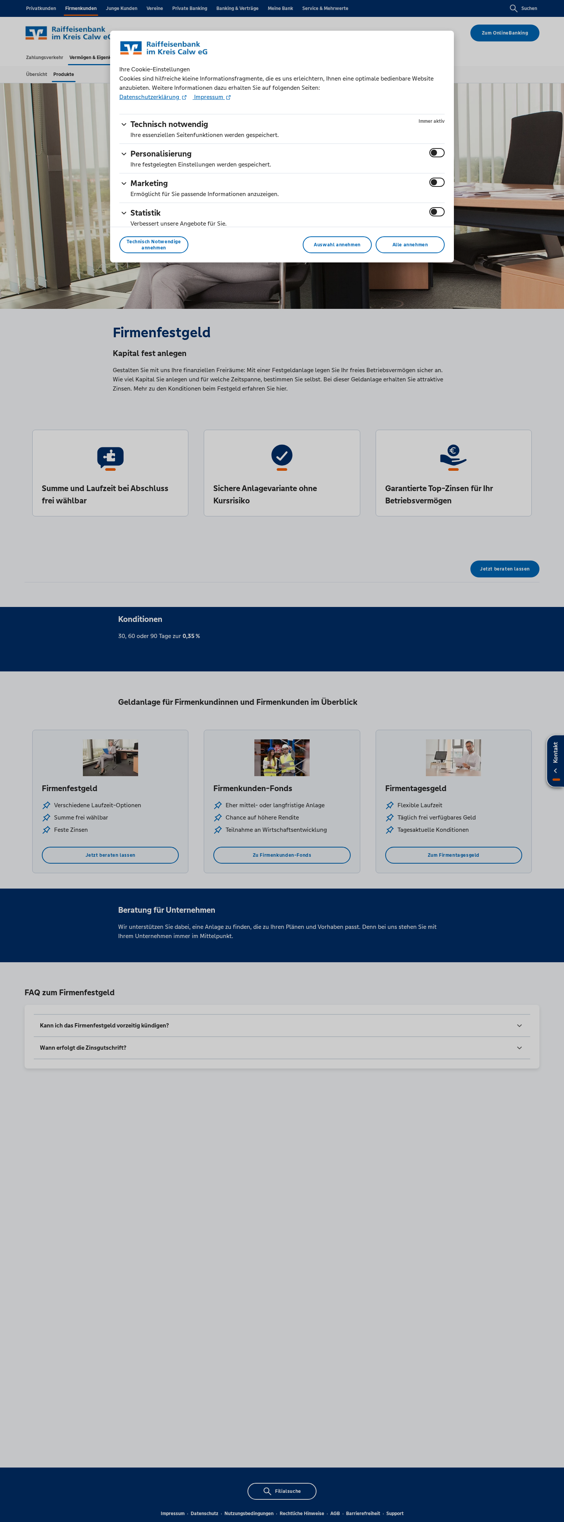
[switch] (437, 152)
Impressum (209, 97)
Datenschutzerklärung (150, 97)
